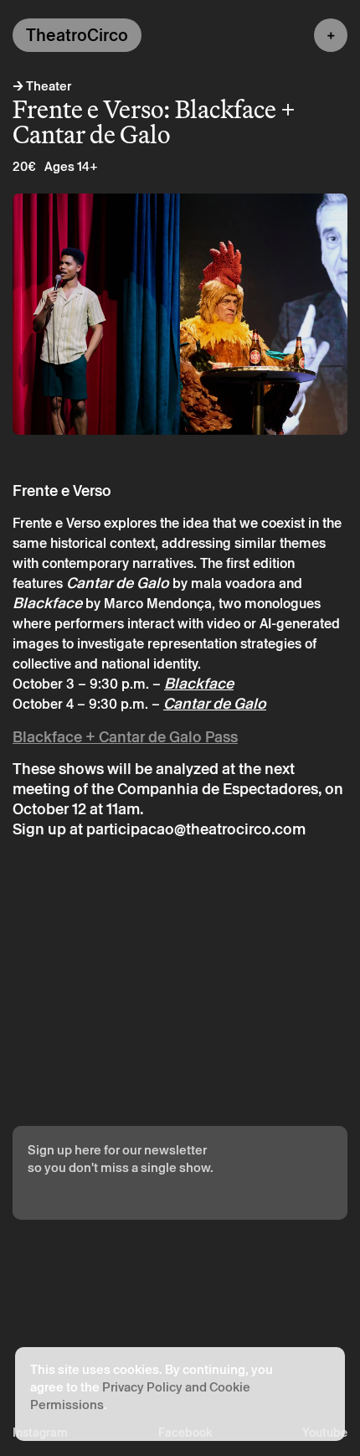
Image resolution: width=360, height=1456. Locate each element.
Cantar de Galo (214, 703)
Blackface (199, 683)
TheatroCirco (77, 35)
